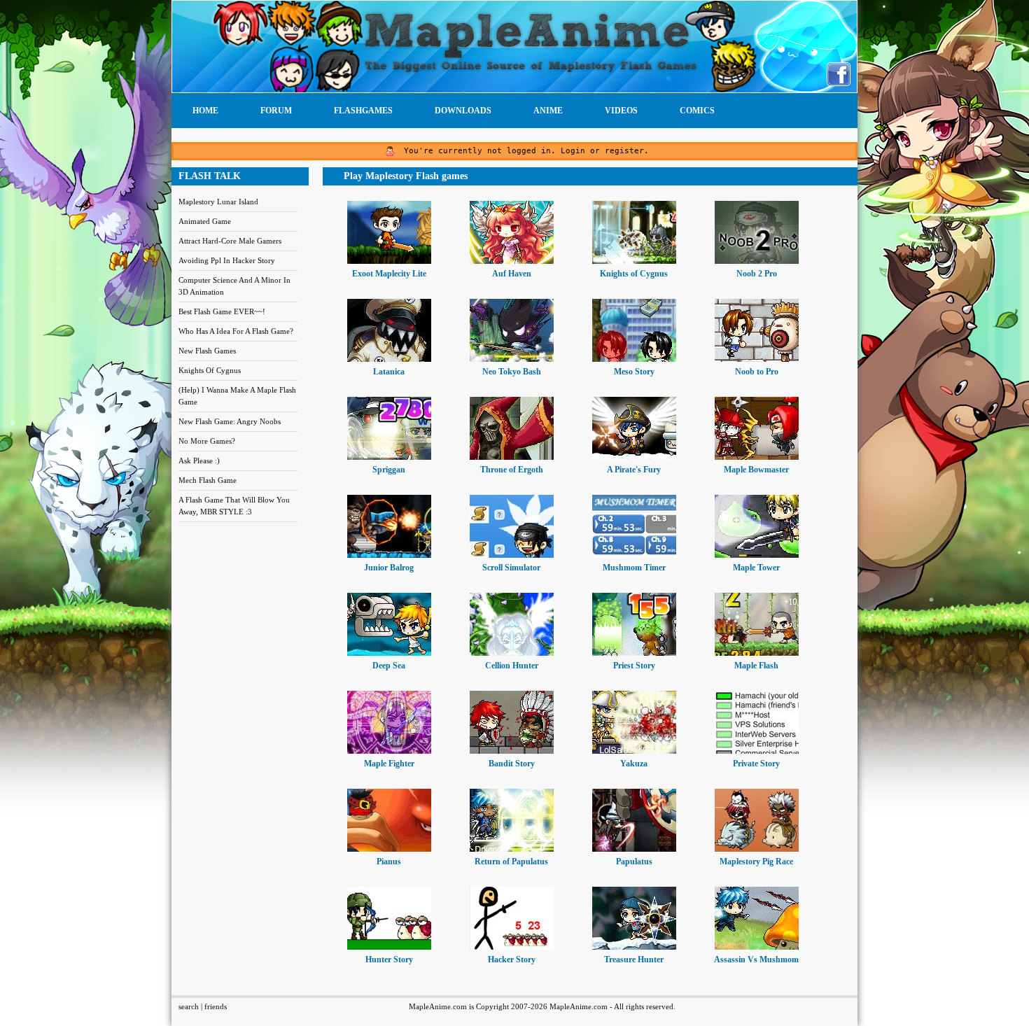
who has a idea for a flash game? (235, 331)
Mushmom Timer (634, 567)
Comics (697, 110)
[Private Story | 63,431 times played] (756, 751)
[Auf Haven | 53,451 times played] (511, 261)
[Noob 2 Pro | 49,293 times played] (756, 261)
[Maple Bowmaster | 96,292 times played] (756, 457)
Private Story (756, 763)
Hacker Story (512, 959)
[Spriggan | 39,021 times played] (389, 457)
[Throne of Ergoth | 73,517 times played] (511, 457)
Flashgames (363, 110)
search (188, 1006)
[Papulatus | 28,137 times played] (634, 849)
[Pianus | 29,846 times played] (389, 849)
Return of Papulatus (511, 861)
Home (205, 110)
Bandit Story (512, 763)
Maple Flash (756, 665)
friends (215, 1006)
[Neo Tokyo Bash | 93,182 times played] (511, 359)
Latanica (389, 372)
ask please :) (199, 460)
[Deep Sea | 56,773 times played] (389, 653)
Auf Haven (511, 274)
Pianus (389, 861)
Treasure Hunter (634, 959)
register (624, 150)
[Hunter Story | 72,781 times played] (389, 947)
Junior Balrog (389, 567)
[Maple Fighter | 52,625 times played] (389, 751)
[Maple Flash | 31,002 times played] (756, 653)
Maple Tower (756, 567)
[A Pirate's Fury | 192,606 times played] (634, 457)
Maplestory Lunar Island (218, 201)
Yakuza (634, 763)
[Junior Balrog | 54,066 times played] (389, 555)
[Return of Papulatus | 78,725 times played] (511, 849)
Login (573, 150)
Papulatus (634, 861)
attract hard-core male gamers (229, 241)
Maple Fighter (389, 763)
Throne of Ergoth (511, 470)
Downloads (463, 110)
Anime (548, 110)
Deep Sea (388, 665)
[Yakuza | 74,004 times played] (634, 751)
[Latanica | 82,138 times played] (389, 359)
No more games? (206, 441)
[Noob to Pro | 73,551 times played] (756, 359)
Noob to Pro (756, 372)
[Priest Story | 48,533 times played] (634, 653)
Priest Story (634, 665)
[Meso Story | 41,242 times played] (634, 359)
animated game (204, 221)
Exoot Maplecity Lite (389, 274)
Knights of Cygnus (634, 274)
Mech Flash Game (207, 480)
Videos (621, 110)
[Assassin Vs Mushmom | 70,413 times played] (756, 947)
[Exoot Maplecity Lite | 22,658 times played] (389, 261)
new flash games (207, 350)
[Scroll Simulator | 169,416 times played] (511, 555)
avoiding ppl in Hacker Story (226, 260)
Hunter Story (389, 959)
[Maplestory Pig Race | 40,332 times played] (756, 849)
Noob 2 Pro (756, 274)
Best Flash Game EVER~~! (221, 311)
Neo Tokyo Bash (511, 372)
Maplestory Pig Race (756, 861)
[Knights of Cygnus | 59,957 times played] (634, 261)
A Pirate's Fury (634, 470)
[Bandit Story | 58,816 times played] (511, 751)
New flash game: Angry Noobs (229, 421)
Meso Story (634, 372)
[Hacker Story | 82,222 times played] (511, 947)
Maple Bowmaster (756, 470)
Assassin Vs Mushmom (756, 959)
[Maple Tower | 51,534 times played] (756, 555)
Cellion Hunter (511, 665)
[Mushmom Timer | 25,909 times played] (634, 555)
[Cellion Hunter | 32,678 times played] (511, 653)
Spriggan (388, 470)
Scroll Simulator (511, 567)
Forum (276, 110)
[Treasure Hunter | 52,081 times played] (634, 947)
